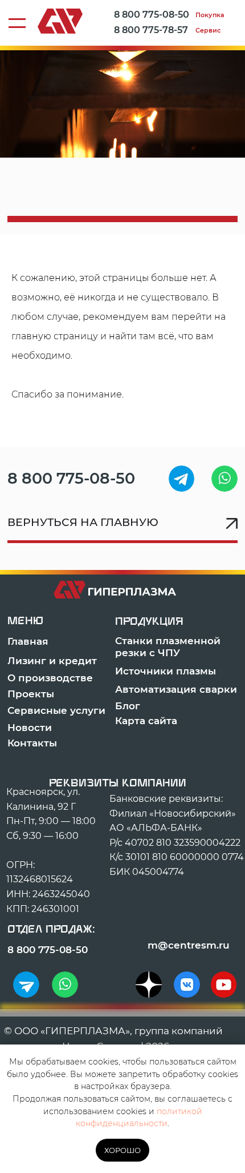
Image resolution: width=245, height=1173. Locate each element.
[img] (182, 478)
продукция (149, 621)
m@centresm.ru (189, 945)
